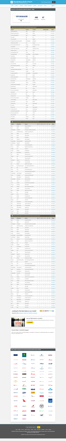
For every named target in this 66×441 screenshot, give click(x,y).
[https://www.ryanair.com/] (21, 20)
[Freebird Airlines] (42, 381)
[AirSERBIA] (33, 363)
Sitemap (49, 429)
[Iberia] (50, 385)
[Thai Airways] (33, 410)
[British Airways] (24, 371)
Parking (34, 5)
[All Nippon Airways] (50, 363)
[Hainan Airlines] (33, 385)
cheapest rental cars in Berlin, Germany (28, 313)
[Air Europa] (33, 359)
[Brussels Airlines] (33, 371)
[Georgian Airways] (16, 385)
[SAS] (50, 400)
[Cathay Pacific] (50, 371)
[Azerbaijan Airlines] (42, 367)
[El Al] (33, 377)
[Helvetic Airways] (42, 385)
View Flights (52, 31)
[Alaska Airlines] (42, 363)
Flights (16, 5)
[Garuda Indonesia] (50, 381)
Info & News (40, 5)
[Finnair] (33, 381)
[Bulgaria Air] (42, 371)
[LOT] (24, 392)
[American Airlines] (16, 367)
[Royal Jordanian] (42, 400)
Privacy (46, 429)
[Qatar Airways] (33, 400)
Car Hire (21, 5)
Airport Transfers (28, 5)
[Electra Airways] (42, 377)
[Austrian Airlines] (24, 367)
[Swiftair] (16, 410)
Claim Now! (30, 322)
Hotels (45, 5)
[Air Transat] (24, 363)
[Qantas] (24, 400)
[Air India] (50, 359)
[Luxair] (42, 392)
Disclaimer (43, 429)
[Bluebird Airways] (16, 371)
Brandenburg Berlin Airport (23, 2)
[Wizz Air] (24, 418)
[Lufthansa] (33, 392)
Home (12, 5)
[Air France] (42, 359)
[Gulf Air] (24, 385)
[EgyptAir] (24, 377)
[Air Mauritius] (16, 363)
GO (53, 2)
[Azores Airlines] (50, 367)
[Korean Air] (16, 392)
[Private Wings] (16, 400)
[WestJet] (16, 418)
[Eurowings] (24, 381)
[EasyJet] (16, 377)
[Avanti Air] (33, 367)
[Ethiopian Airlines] (50, 377)
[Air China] (24, 359)
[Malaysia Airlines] (50, 392)
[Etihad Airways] (16, 381)
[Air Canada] (16, 359)
